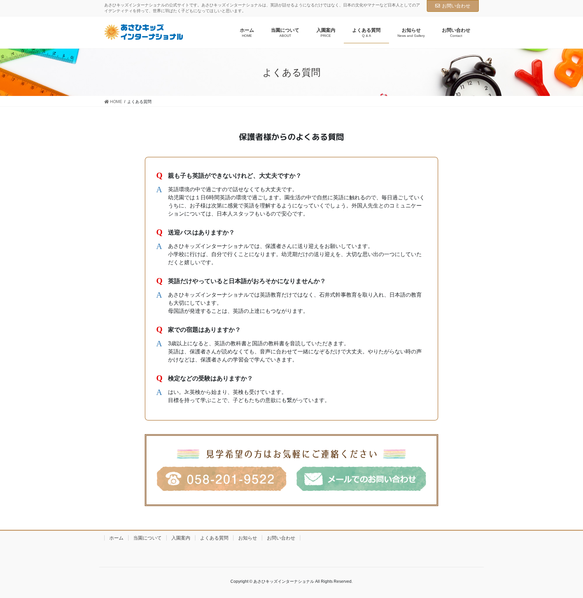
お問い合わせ (456, 5)
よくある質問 (214, 538)
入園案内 (180, 538)
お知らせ (247, 538)
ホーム (116, 538)
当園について (147, 538)
